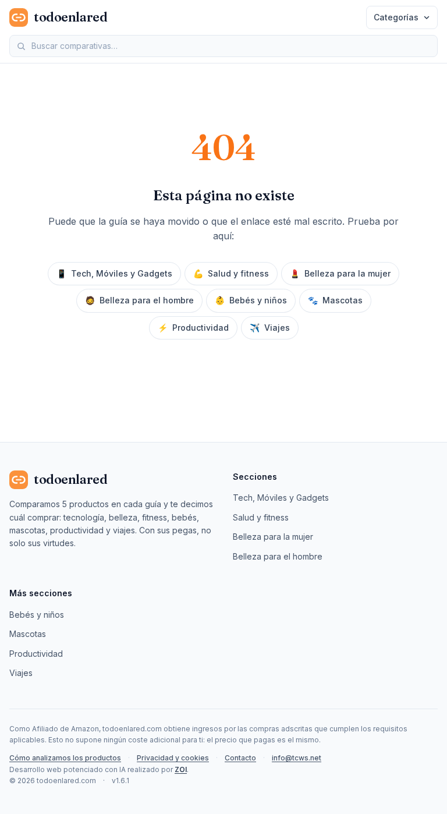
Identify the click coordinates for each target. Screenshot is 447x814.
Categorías (396, 17)
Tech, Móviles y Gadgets (114, 273)
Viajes (270, 327)
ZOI (181, 769)
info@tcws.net (296, 757)
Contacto (240, 757)
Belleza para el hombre (139, 300)
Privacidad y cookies (173, 757)
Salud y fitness (231, 273)
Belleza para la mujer (340, 273)
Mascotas (335, 300)
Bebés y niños (251, 300)
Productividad (193, 327)
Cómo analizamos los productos (65, 757)
